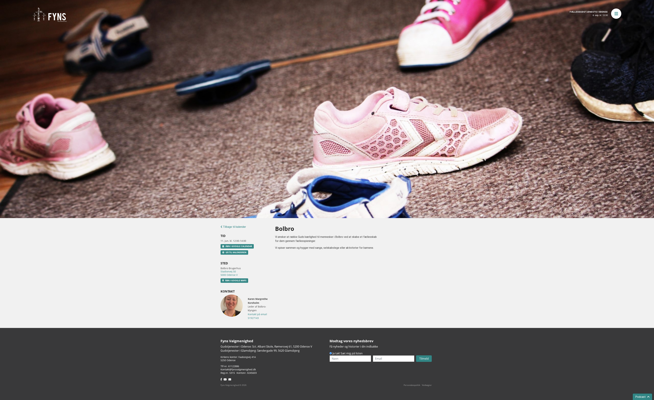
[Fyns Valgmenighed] (50, 15)
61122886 (233, 366)
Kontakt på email (257, 314)
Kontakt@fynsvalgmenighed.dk (238, 369)
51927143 (253, 318)
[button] (616, 14)
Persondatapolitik (412, 385)
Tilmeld (424, 358)
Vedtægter (427, 385)
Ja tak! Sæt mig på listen (347, 353)
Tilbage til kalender (234, 226)
